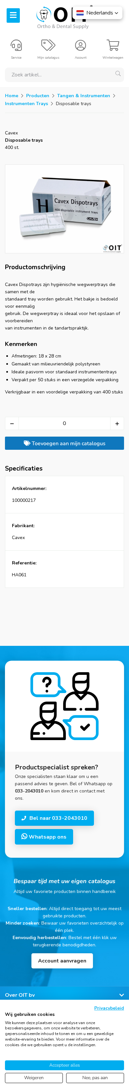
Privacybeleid (109, 1008)
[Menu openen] (13, 15)
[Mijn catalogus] (48, 48)
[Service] (16, 48)
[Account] (80, 48)
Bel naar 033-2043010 (58, 818)
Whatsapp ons (46, 837)
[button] (97, 12)
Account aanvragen (62, 960)
